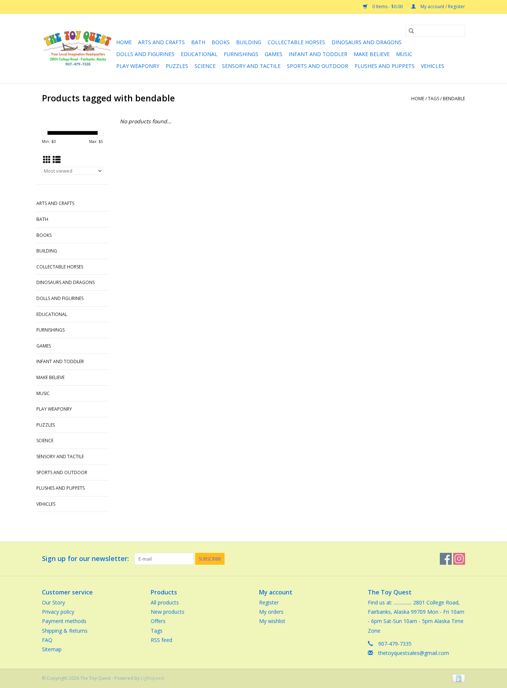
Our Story (53, 602)
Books (221, 42)
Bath (198, 42)
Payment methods (64, 621)
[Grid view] (47, 159)
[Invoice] (457, 678)
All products (165, 602)
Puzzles (177, 65)
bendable (454, 98)
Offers (158, 621)
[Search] (411, 31)
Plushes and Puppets (384, 65)
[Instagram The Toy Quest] (459, 559)
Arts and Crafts (161, 42)
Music (404, 54)
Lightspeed (152, 678)
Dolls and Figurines (145, 54)
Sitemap (52, 649)
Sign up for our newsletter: (85, 559)
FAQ (47, 639)
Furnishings (241, 54)
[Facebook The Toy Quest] (446, 559)
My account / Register (442, 6)
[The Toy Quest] (78, 48)
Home (124, 42)
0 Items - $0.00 (387, 6)
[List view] (56, 159)
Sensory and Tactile (251, 65)
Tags (433, 98)
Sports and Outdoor (317, 65)
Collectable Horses (296, 42)
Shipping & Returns (65, 630)
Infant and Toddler (318, 54)
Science (205, 65)
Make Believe (372, 54)
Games (273, 54)
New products (167, 611)
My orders (271, 611)
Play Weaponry (137, 65)
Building (248, 42)
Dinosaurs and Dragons (366, 42)
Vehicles (432, 65)
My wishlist (272, 621)
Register (269, 602)
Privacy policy (58, 611)
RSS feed (161, 639)
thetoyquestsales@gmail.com (413, 652)
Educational (199, 54)
